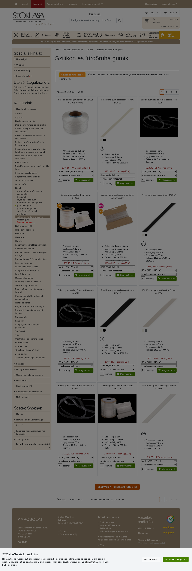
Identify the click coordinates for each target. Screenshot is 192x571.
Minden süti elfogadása (176, 559)
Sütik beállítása (151, 559)
